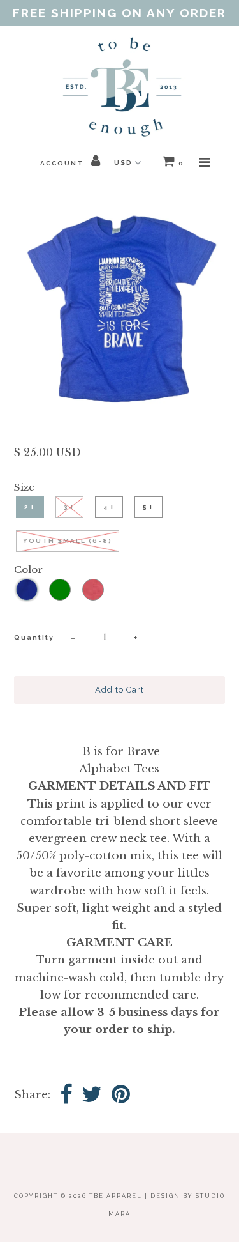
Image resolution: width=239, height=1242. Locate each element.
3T (69, 506)
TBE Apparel (115, 1196)
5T (148, 506)
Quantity (34, 637)
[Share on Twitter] (92, 1095)
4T (109, 506)
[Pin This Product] (121, 1095)
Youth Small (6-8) (67, 540)
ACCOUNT (63, 163)
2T (30, 506)
